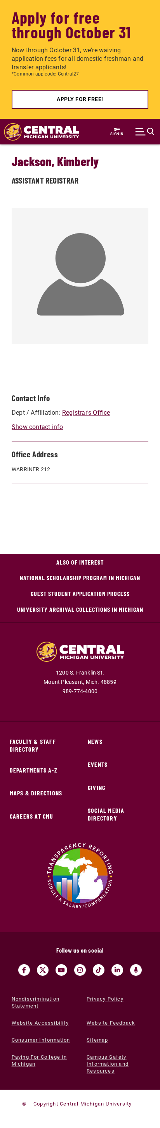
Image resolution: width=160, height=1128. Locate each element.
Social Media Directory (106, 814)
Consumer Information (41, 1040)
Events (98, 764)
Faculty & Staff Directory (33, 745)
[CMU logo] (37, 132)
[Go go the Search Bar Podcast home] (135, 970)
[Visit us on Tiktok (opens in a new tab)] (98, 970)
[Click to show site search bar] (145, 131)
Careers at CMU (32, 816)
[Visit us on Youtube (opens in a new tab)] (61, 970)
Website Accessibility (40, 1023)
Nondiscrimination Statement (35, 1002)
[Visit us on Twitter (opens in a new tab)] (42, 970)
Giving (96, 787)
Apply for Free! (80, 99)
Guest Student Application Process (80, 593)
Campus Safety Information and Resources (108, 1064)
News (95, 741)
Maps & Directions (36, 793)
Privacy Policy (105, 999)
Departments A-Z (33, 770)
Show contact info (37, 427)
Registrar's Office (86, 412)
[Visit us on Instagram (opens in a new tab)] (80, 970)
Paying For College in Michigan (39, 1060)
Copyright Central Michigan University (82, 1104)
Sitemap (97, 1040)
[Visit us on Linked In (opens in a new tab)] (117, 970)
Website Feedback (111, 1023)
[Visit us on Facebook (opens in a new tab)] (24, 970)
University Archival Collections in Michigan (80, 609)
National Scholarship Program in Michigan (80, 577)
